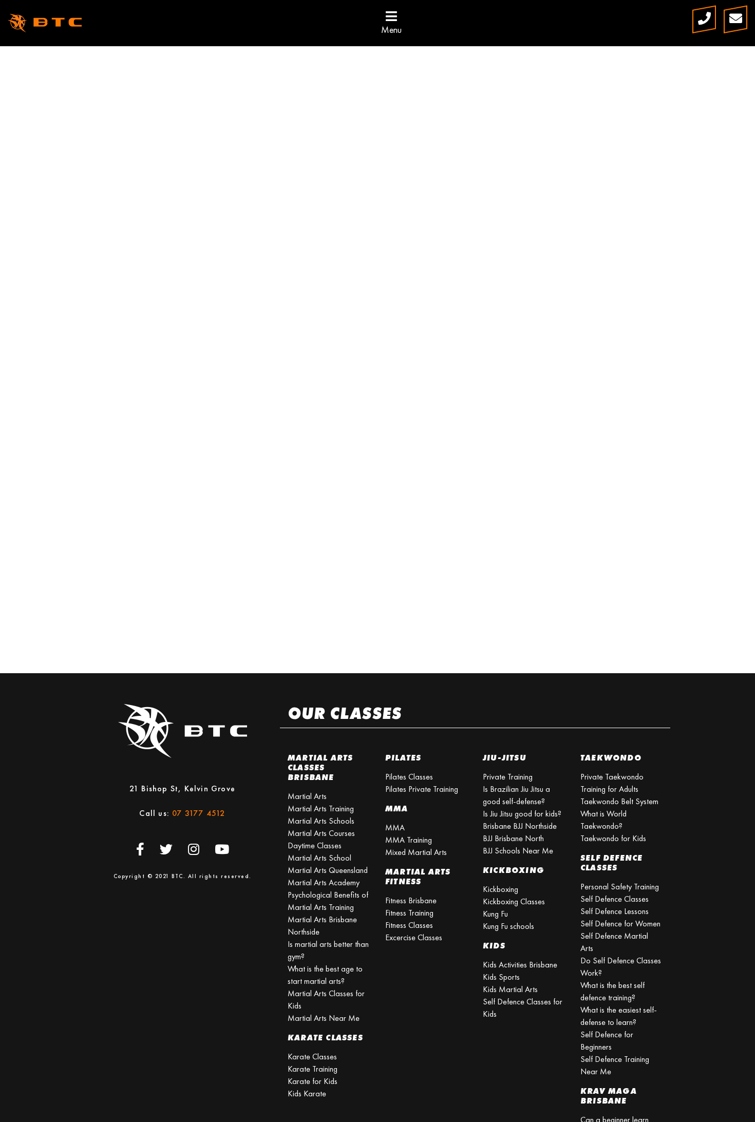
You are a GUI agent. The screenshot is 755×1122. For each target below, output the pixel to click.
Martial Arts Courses (321, 833)
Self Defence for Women (620, 923)
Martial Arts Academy (324, 882)
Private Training (508, 776)
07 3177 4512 (198, 813)
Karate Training (312, 1068)
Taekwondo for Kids (613, 838)
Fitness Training (409, 912)
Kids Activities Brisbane (520, 964)
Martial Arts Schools (321, 820)
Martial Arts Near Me (324, 1018)
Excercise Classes (413, 937)
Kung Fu (495, 913)
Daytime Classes (315, 845)
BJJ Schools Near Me (518, 850)
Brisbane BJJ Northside (520, 826)
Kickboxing (500, 889)
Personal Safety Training (619, 886)
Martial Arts (307, 796)
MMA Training (408, 839)
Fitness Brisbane (411, 900)
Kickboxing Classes (514, 901)
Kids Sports (501, 977)
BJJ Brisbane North (513, 838)
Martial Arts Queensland (328, 870)
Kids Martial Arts (510, 989)
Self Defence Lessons (614, 911)
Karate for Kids (312, 1081)
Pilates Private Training (421, 789)
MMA (395, 827)
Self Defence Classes (614, 898)
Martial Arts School (319, 857)
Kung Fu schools (508, 926)
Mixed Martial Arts (416, 852)
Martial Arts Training (321, 808)
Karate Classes (312, 1056)
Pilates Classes (409, 776)
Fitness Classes (409, 925)
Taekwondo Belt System (619, 801)
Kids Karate (307, 1093)
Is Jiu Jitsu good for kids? (522, 813)
